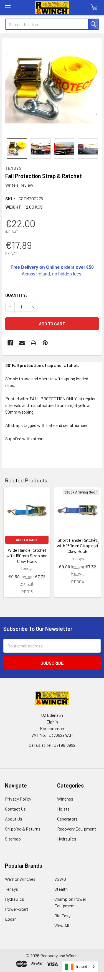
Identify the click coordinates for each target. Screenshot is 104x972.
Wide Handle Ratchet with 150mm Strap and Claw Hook (26, 555)
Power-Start (16, 909)
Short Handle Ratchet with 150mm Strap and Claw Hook (77, 545)
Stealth (61, 889)
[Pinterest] (45, 343)
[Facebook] (10, 343)
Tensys (11, 889)
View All (61, 925)
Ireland (81, 966)
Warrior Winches (20, 879)
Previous (7, 542)
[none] (52, 88)
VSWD (60, 879)
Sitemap (13, 838)
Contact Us (15, 808)
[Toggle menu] (7, 7)
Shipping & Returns (22, 828)
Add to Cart (27, 540)
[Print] (34, 343)
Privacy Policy (18, 798)
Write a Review (19, 185)
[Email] (22, 343)
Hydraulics (66, 838)
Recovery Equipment (76, 828)
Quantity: (16, 295)
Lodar (10, 919)
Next (96, 542)
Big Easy (62, 915)
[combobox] (80, 966)
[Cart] (95, 7)
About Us (13, 818)
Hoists (63, 808)
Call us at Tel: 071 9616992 (52, 745)
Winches (65, 798)
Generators (67, 818)
